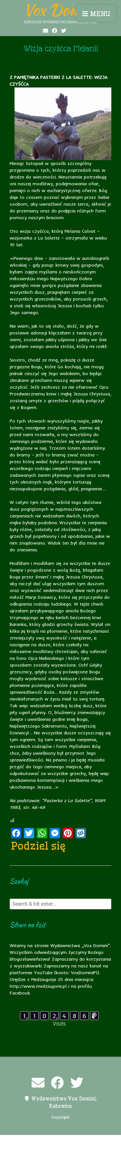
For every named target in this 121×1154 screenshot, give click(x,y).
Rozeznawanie (65, 1148)
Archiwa (23, 1141)
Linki (60, 1141)
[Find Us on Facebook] (54, 31)
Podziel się (38, 846)
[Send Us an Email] (45, 31)
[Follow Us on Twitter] (63, 31)
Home (43, 1141)
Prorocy (96, 1141)
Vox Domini (61, 10)
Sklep (92, 1148)
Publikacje (33, 1148)
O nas (76, 1141)
